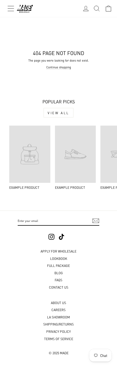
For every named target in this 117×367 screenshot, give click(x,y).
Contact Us (58, 287)
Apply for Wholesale (58, 251)
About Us (58, 302)
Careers (58, 309)
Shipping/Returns (58, 324)
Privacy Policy (58, 331)
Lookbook (58, 258)
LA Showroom (58, 317)
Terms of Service (58, 338)
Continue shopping (58, 67)
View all (58, 112)
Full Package (58, 265)
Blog (58, 272)
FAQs (58, 279)
